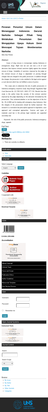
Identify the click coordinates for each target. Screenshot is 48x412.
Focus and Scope (7, 271)
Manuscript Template (9, 283)
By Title (7, 385)
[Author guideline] (13, 192)
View (6, 153)
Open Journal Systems (10, 322)
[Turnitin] (12, 335)
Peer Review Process (9, 286)
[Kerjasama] (13, 204)
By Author (8, 383)
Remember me (10, 310)
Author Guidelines (8, 279)
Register (43, 3)
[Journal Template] (24, 213)
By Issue (7, 380)
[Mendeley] (12, 341)
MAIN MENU (5, 12)
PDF (4, 129)
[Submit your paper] (13, 183)
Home (3, 18)
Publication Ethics (8, 275)
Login (36, 3)
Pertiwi (21, 18)
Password (5, 304)
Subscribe (8, 156)
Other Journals (9, 388)
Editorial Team (6, 267)
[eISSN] (9, 233)
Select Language (7, 164)
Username (5, 298)
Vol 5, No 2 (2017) (12, 18)
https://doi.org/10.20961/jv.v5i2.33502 (17, 132)
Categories (8, 391)
